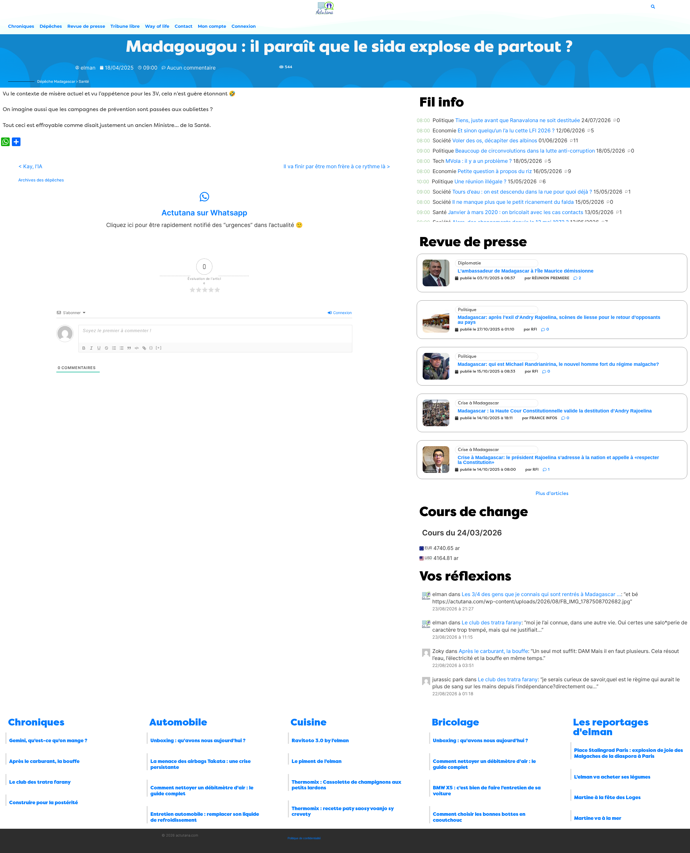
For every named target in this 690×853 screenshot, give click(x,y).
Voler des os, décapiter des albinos (494, 140)
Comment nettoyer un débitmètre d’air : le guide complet (201, 791)
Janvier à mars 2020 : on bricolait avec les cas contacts (515, 212)
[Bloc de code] (136, 348)
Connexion (244, 26)
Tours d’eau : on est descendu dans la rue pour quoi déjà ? (522, 191)
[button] (552, 493)
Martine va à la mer (597, 818)
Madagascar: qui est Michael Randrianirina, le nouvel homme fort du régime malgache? (558, 364)
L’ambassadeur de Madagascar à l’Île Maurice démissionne (526, 271)
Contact (183, 26)
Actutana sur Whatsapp (204, 212)
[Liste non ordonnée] (121, 348)
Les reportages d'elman (610, 727)
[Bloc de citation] (129, 348)
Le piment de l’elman (316, 761)
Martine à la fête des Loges (607, 797)
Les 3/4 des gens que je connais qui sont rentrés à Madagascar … (541, 594)
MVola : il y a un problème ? (479, 161)
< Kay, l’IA (30, 166)
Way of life (157, 26)
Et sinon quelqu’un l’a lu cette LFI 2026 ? (506, 130)
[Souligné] (99, 348)
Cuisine (309, 722)
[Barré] (106, 348)
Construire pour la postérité (43, 803)
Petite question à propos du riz (495, 171)
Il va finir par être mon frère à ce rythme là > (337, 166)
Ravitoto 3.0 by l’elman (320, 741)
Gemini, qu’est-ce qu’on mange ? (48, 741)
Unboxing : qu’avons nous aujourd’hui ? (198, 741)
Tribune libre (125, 26)
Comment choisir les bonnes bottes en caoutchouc (479, 817)
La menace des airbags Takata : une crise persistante (200, 764)
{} (151, 348)
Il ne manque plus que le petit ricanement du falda (513, 202)
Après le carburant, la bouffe (493, 651)
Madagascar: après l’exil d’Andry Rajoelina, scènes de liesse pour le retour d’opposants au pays (559, 320)
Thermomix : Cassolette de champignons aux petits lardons (346, 785)
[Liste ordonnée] (114, 348)
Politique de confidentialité (304, 838)
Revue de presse (86, 26)
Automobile (178, 722)
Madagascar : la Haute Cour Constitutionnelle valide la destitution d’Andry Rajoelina (555, 411)
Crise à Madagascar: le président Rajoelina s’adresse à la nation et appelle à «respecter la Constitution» (558, 460)
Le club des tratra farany (492, 622)
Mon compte (212, 26)
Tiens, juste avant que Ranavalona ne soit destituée (517, 120)
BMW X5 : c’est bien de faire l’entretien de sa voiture (487, 791)
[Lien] (144, 348)
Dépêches (51, 26)
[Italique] (91, 348)
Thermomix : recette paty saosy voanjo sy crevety (343, 811)
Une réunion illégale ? (480, 181)
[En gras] (84, 348)
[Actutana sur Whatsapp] (204, 196)
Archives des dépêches (41, 180)
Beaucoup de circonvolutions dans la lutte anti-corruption (525, 150)
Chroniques (21, 26)
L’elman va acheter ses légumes (612, 777)
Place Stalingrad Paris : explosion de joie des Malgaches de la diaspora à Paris (628, 753)
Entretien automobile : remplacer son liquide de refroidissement (204, 817)
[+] (159, 348)
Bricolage (455, 722)
